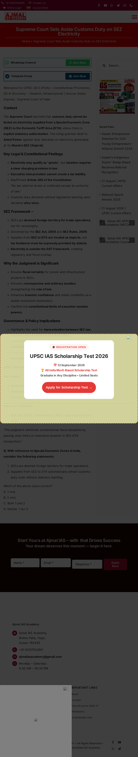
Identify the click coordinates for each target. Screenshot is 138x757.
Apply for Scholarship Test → (69, 387)
